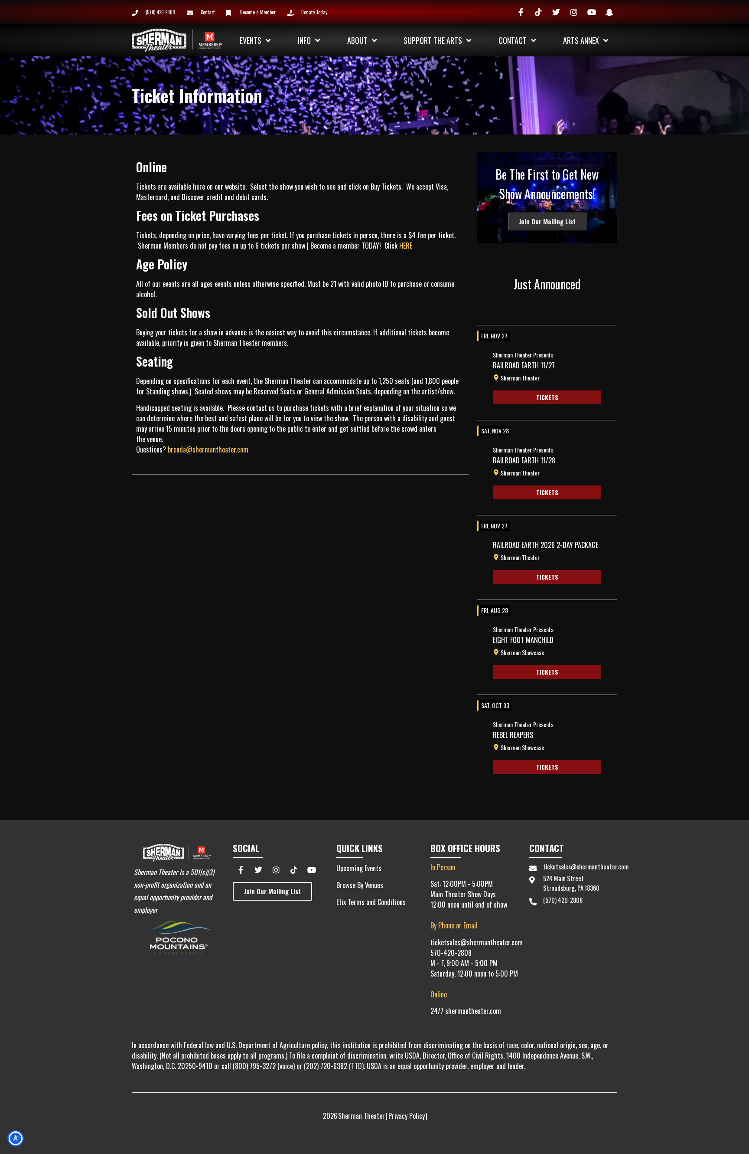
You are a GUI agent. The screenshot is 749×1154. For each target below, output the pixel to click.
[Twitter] (556, 12)
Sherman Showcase (522, 652)
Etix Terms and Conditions (371, 902)
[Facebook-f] (520, 12)
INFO (304, 40)
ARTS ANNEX (581, 40)
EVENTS (250, 40)
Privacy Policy (406, 1116)
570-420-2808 (451, 952)
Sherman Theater (520, 378)
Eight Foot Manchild (523, 640)
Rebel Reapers (513, 735)
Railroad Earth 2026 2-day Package (545, 545)
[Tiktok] (538, 12)
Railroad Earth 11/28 (524, 460)
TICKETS (547, 397)
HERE (405, 245)
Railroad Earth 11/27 (524, 365)
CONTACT (512, 40)
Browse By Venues (359, 885)
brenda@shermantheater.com (208, 449)
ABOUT (357, 40)
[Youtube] (591, 12)
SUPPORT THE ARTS (433, 40)
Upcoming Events (358, 868)
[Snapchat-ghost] (609, 12)
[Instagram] (574, 12)
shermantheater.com (473, 1011)
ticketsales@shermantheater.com (476, 942)
